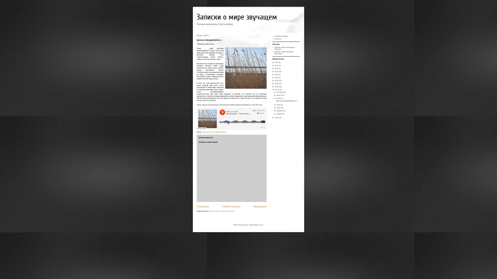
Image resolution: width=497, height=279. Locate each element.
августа (279, 95)
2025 (277, 65)
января (279, 114)
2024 (277, 68)
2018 (277, 87)
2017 (277, 90)
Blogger (260, 225)
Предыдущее (260, 206)
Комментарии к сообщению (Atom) (222, 211)
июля (279, 98)
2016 (277, 118)
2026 (277, 62)
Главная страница (231, 206)
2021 (277, 77)
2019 (277, 84)
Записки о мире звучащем (237, 17)
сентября (280, 92)
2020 (277, 81)
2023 (277, 71)
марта (279, 108)
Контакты (277, 39)
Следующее (203, 206)
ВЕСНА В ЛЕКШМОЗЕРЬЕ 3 (286, 101)
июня (279, 105)
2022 (277, 75)
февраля (280, 111)
